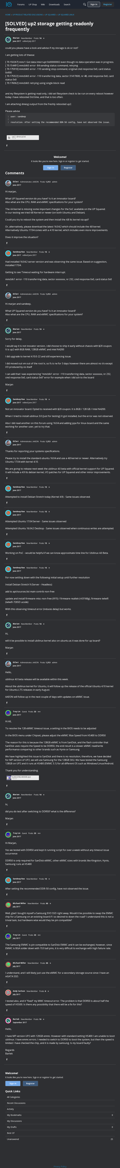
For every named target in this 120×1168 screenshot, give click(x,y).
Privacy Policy (60, 1166)
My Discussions (14, 1121)
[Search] (84, 4)
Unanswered (60, 1139)
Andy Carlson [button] (19, 991)
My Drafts (60, 1127)
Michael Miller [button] (19, 903)
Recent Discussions (16, 1103)
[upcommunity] (9, 4)
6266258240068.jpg (21, 777)
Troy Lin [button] (16, 711)
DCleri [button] (16, 181)
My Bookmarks (60, 1115)
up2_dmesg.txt (19, 137)
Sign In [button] (50, 167)
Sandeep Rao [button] (19, 252)
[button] (8, 40)
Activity (10, 1109)
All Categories (13, 1097)
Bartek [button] (16, 1019)
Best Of (10, 1133)
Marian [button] (16, 38)
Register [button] (68, 167)
